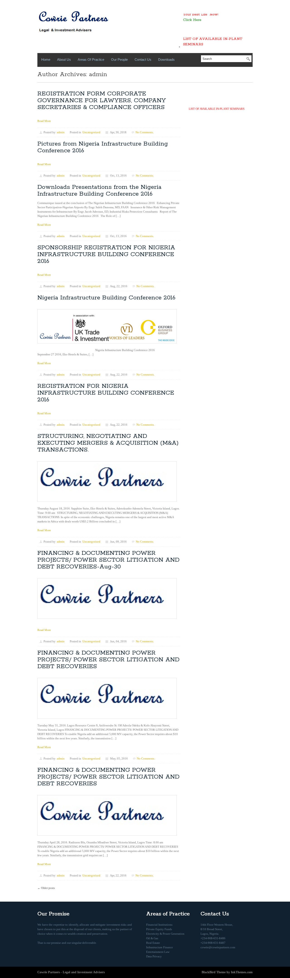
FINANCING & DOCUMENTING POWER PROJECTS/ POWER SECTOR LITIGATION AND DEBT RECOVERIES (108, 659)
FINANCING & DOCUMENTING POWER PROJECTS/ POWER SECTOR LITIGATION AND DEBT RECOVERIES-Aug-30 (108, 560)
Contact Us (143, 59)
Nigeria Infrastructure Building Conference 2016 (106, 298)
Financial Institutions (159, 924)
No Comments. (144, 132)
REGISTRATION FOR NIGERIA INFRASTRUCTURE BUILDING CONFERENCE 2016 (105, 393)
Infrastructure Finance (159, 947)
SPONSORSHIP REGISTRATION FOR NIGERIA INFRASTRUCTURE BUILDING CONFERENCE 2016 (106, 254)
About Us (64, 59)
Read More (44, 121)
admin (98, 74)
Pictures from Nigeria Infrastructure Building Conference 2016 (102, 147)
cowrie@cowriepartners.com (218, 947)
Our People (119, 59)
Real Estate (153, 942)
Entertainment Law (157, 952)
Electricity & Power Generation (165, 933)
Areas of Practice (91, 59)
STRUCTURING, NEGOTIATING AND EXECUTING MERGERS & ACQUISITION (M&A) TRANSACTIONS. (108, 443)
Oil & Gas (152, 938)
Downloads (166, 59)
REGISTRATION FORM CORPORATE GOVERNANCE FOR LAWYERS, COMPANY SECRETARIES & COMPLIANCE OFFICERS (101, 100)
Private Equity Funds (159, 929)
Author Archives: (63, 74)
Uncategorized (91, 132)
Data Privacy (154, 956)
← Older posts (46, 888)
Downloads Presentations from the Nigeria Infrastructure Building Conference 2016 (99, 190)
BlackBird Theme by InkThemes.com (227, 972)
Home (45, 59)
